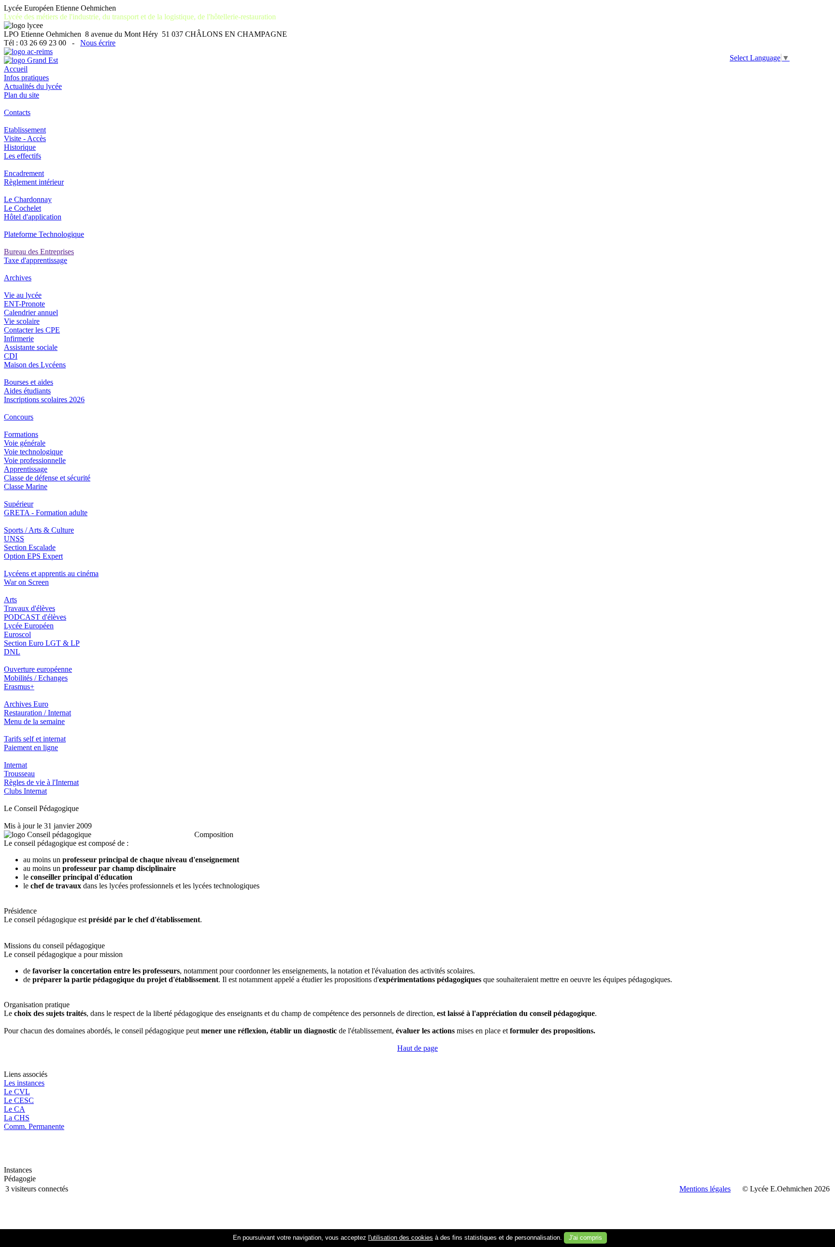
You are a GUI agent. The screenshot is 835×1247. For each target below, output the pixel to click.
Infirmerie (19, 338)
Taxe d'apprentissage (35, 260)
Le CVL (17, 1092)
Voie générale (24, 443)
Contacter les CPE (32, 330)
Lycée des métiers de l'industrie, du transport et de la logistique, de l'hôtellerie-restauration (140, 17)
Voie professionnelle (35, 460)
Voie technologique (33, 452)
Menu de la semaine (34, 721)
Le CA (14, 1109)
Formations (21, 434)
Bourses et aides (28, 382)
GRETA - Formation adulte (45, 512)
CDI (10, 356)
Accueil (16, 69)
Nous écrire (97, 43)
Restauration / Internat (37, 713)
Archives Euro (26, 704)
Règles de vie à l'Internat (41, 782)
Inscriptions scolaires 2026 (44, 399)
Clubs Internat (25, 791)
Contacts (17, 112)
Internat (15, 765)
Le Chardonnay (28, 199)
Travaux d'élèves (29, 608)
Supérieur (18, 504)
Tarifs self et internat (35, 739)
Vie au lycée (23, 295)
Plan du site (21, 95)
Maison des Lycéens (35, 365)
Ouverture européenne (38, 669)
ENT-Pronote (24, 304)
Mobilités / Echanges (36, 678)
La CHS (16, 1118)
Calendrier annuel (31, 312)
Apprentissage (25, 469)
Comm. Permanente (34, 1126)
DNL (12, 652)
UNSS (14, 539)
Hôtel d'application (32, 217)
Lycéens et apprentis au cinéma (51, 573)
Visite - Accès (25, 138)
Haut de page (417, 1048)
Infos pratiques (26, 77)
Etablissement (25, 130)
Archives (17, 278)
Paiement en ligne (31, 747)
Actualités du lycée (33, 86)
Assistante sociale (31, 347)
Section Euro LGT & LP (42, 643)
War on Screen (26, 582)
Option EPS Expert (33, 556)
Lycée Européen (29, 626)
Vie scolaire (22, 321)
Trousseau (19, 773)
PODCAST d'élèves (35, 617)
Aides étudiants (27, 391)
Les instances (24, 1083)
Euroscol (17, 634)
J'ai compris (585, 1237)
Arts (10, 599)
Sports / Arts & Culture (39, 530)
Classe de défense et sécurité (47, 478)
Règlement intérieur (34, 182)
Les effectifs (22, 156)
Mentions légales (705, 1189)
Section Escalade (30, 547)
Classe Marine (25, 486)
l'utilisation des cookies (400, 1237)
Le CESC (19, 1100)
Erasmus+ (19, 686)
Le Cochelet (22, 208)
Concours (18, 417)
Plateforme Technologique (44, 234)
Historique (20, 147)
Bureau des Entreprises (39, 251)
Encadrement (24, 173)
